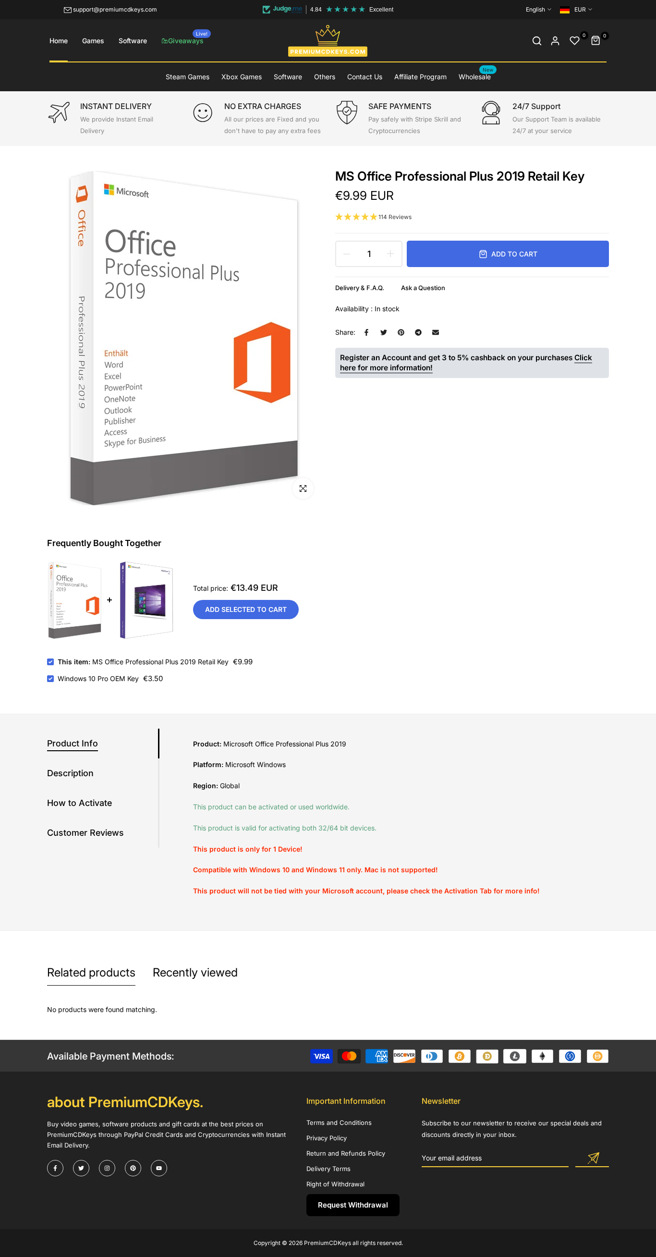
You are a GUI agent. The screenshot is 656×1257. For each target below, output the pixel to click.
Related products (91, 972)
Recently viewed (195, 972)
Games (93, 41)
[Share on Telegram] (418, 332)
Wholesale (476, 76)
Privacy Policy (326, 1138)
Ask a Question (423, 288)
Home (58, 41)
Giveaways (187, 38)
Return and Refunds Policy (345, 1153)
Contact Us (364, 77)
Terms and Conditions (339, 1122)
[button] (472, 217)
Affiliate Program (420, 77)
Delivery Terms (328, 1168)
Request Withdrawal (353, 1204)
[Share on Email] (435, 332)
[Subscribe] (592, 1158)
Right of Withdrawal (335, 1184)
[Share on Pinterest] (401, 332)
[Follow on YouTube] (159, 1168)
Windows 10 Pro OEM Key (98, 678)
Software (133, 41)
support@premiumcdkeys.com (115, 9)
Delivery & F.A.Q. (359, 288)
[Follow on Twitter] (81, 1168)
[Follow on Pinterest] (133, 1168)
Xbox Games (241, 77)
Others (324, 77)
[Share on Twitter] (384, 332)
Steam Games (187, 77)
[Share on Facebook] (366, 332)
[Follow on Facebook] (55, 1168)
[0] (575, 41)
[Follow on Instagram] (107, 1168)
